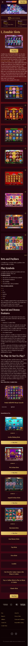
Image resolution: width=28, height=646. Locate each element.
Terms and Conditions (19, 619)
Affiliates (3, 619)
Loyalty (14, 564)
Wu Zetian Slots (14, 467)
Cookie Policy (4, 625)
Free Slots (14, 555)
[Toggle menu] (2, 2)
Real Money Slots (14, 539)
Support (3, 616)
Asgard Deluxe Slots (14, 498)
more (25, 255)
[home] (11, 3)
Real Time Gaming (5, 61)
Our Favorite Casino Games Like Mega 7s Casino (14, 573)
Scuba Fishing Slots (14, 437)
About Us (17, 613)
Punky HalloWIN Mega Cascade (14, 402)
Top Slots (14, 547)
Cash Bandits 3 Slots (20, 24)
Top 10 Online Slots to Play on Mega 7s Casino (14, 581)
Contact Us (3, 622)
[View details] (25, 84)
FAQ (2, 613)
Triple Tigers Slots (6, 24)
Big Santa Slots (14, 528)
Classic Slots (14, 588)
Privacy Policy (18, 616)
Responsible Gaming (19, 622)
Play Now (22, 2)
